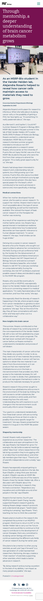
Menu (38, 4)
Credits (31, 595)
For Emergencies (17, 592)
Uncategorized (17, 576)
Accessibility (27, 592)
